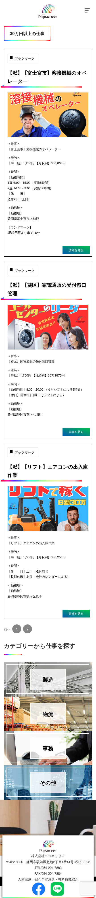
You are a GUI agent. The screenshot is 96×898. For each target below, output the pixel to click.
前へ (7, 629)
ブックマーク (25, 58)
